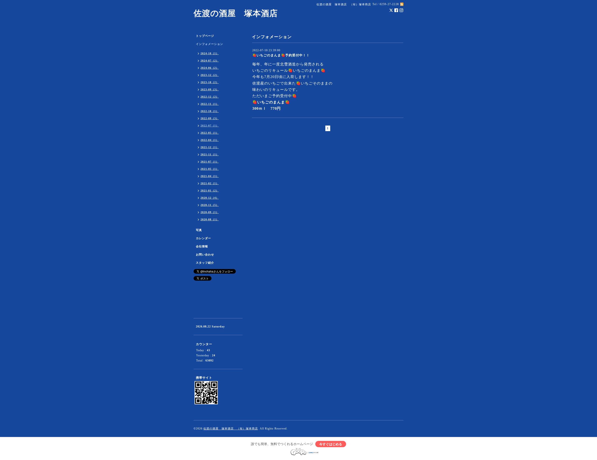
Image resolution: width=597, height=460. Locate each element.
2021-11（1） (210, 154)
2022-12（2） (210, 96)
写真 (199, 230)
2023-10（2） (210, 82)
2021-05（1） (210, 168)
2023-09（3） (210, 89)
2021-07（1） (210, 161)
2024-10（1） (210, 53)
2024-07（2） (210, 60)
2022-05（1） (210, 132)
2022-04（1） (210, 140)
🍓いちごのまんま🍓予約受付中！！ (281, 55)
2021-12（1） (210, 147)
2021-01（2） (210, 190)
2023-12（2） (210, 75)
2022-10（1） (210, 111)
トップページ (205, 35)
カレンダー (203, 238)
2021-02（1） (210, 183)
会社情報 (202, 246)
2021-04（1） (210, 176)
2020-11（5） (210, 205)
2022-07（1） (210, 125)
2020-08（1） (210, 219)
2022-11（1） (210, 103)
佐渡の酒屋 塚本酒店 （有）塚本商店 (230, 428)
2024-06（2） (210, 67)
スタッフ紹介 (205, 262)
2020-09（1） (210, 212)
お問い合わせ (205, 254)
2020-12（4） (210, 197)
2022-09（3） (210, 118)
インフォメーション (209, 44)
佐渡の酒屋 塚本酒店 (236, 13)
